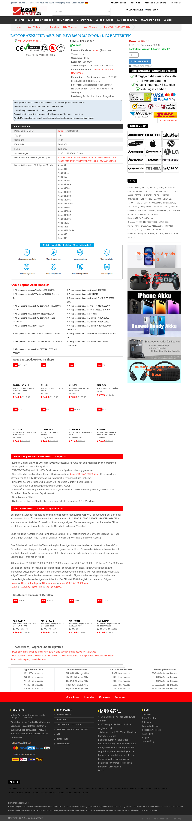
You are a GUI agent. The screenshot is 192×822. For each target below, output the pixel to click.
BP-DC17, (154, 187)
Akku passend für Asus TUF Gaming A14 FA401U (90, 310)
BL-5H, (130, 214)
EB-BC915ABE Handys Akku (165, 688)
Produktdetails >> (168, 120)
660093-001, (162, 210)
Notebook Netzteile (151, 730)
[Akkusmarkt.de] (28, 10)
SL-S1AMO (101, 161)
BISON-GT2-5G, (171, 233)
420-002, (154, 214)
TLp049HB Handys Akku (77, 677)
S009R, (130, 195)
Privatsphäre (64, 715)
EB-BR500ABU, (169, 203)
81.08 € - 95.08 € (98, 789)
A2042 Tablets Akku (33, 688)
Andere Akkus (152, 19)
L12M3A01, (166, 195)
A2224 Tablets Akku (33, 673)
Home (20, 19)
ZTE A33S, (145, 203)
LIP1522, (174, 191)
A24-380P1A (19, 621)
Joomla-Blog (148, 741)
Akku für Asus (90, 27)
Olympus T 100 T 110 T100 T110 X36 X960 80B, (148, 222)
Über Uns (135, 3)
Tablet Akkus (105, 19)
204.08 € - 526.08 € (81, 793)
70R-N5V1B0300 (104, 157)
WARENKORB (136, 9)
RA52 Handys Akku (121, 673)
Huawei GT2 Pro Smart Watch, (140, 218)
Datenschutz (64, 744)
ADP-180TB (75, 621)
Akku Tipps (147, 734)
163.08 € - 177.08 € (32, 793)
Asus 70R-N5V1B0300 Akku (117, 27)
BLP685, (174, 207)
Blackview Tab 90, (135, 233)
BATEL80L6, (157, 203)
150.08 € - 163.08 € (16, 793)
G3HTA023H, (133, 207)
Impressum (62, 739)
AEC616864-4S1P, (142, 214)
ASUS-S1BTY (76, 161)
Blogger (146, 737)
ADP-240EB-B (47, 621)
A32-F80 (73, 385)
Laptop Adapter (54, 587)
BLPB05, (149, 191)
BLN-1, (167, 207)
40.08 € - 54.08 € (55, 789)
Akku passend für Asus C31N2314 (29, 326)
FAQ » (101, 770)
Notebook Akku (128, 19)
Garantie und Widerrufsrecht (72, 729)
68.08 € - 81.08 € (84, 789)
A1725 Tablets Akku (33, 685)
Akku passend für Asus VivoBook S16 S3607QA (35, 290)
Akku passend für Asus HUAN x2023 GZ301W (34, 314)
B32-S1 (61, 157)
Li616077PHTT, (134, 187)
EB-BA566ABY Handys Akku (165, 685)
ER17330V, (132, 210)
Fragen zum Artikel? (142, 66)
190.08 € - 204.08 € (65, 793)
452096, (146, 229)
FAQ (178, 819)
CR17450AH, (133, 199)
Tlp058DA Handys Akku (77, 685)
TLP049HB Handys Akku (77, 673)
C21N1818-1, (174, 210)
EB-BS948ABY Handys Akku (165, 673)
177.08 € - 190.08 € (48, 793)
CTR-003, (131, 237)
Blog (169, 19)
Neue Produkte (149, 718)
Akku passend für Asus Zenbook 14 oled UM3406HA (37, 333)
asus (96, 50)
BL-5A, (157, 195)
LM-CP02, (132, 229)
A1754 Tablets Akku (33, 681)
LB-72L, (145, 187)
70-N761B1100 (73, 157)
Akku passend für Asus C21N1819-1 (84, 294)
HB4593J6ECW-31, (154, 207)
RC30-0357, (170, 187)
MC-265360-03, (158, 229)
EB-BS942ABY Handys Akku (165, 677)
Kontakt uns (119, 3)
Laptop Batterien (150, 726)
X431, (139, 229)
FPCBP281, (168, 226)
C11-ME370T (75, 429)
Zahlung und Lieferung (69, 724)
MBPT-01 (101, 385)
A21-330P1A (103, 621)
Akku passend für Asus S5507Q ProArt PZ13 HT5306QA (38, 341)
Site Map (146, 722)
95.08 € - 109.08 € (113, 789)
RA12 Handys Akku (121, 688)
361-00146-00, (134, 203)
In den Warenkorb (139, 61)
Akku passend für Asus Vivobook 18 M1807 (87, 290)
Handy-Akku (85, 19)
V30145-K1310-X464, (147, 210)
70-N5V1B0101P (101, 69)
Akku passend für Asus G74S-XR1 (83, 314)
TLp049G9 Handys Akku (77, 681)
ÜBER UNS (61, 719)
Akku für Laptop (35, 27)
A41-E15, (160, 233)
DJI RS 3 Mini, (133, 226)
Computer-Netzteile (31, 587)
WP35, (167, 191)
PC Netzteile (66, 19)
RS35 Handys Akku (121, 677)
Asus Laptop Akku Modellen (63, 27)
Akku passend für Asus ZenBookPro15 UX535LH (89, 318)
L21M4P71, (148, 195)
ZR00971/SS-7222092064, (152, 226)
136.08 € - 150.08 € (161, 789)
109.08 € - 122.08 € (129, 789)
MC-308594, (149, 233)
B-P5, (161, 187)
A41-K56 (101, 429)
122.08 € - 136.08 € (145, 789)
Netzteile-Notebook (41, 19)
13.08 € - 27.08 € (26, 789)
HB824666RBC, (146, 199)
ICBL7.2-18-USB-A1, (136, 191)
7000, (142, 207)
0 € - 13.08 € (13, 789)
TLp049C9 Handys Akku (77, 688)
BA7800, (157, 199)
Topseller (146, 714)
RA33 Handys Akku (121, 685)
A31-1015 (17, 429)
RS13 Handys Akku (121, 681)
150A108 (111, 161)
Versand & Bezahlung (155, 3)
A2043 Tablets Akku (33, 677)
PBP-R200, (158, 191)
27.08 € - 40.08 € (41, 789)
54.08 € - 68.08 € (69, 789)
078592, (138, 195)
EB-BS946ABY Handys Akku (165, 681)
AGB (58, 734)
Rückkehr (176, 3)
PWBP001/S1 (89, 161)
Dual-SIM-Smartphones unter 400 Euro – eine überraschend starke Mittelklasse (54, 651)
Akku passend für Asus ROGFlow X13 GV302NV (89, 306)
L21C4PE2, (167, 199)
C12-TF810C (47, 429)
